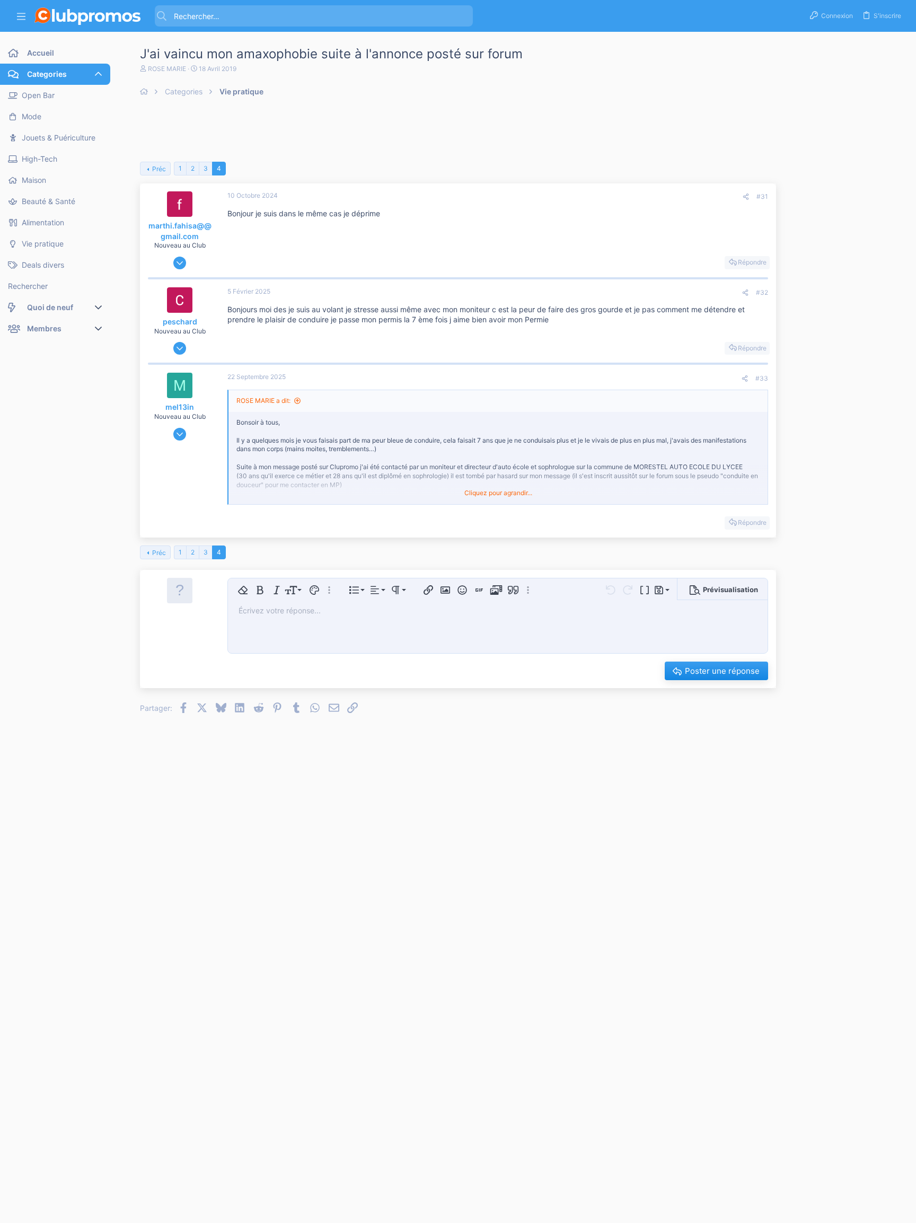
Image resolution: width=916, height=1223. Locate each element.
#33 (761, 378)
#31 (762, 196)
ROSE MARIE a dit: (263, 400)
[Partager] (746, 197)
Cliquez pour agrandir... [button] (498, 493)
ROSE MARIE (167, 69)
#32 (762, 292)
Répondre (752, 262)
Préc (159, 169)
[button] (21, 16)
